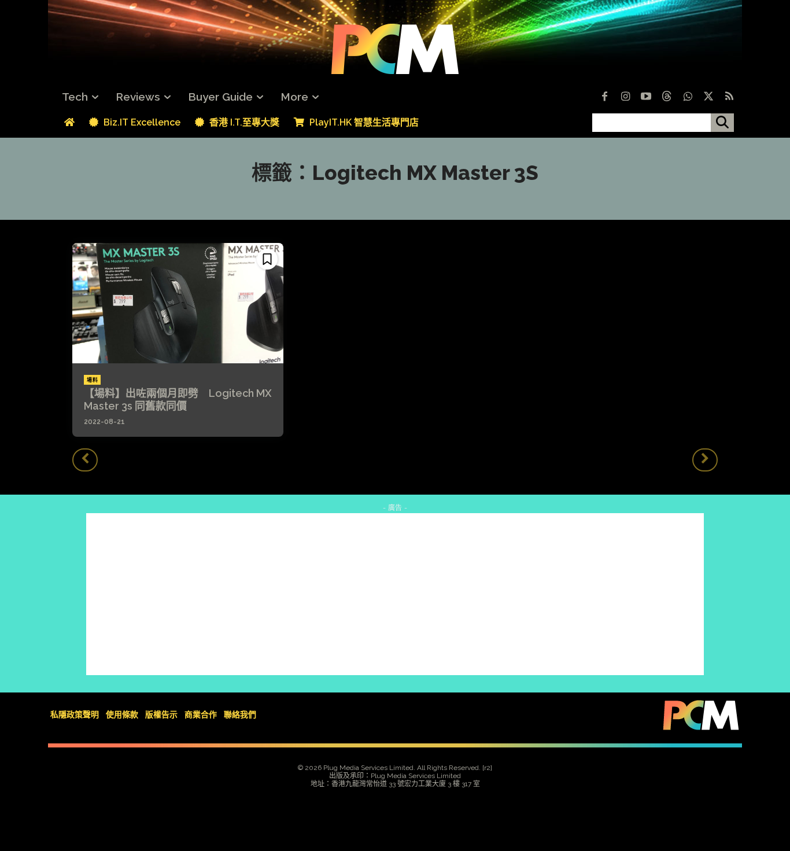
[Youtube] (646, 97)
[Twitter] (708, 97)
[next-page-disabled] (705, 459)
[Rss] (729, 97)
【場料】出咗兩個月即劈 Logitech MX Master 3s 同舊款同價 (178, 399)
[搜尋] (722, 122)
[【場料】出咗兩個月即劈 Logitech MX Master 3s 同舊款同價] (177, 303)
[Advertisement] (395, 594)
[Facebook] (604, 97)
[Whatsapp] (687, 97)
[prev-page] (85, 459)
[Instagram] (625, 97)
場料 (92, 380)
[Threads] (666, 97)
